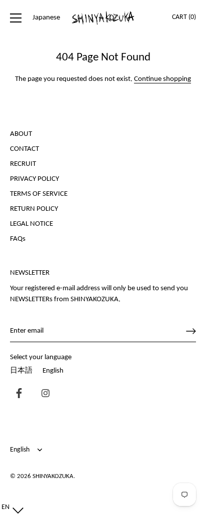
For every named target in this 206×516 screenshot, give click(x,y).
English (53, 371)
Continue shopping (162, 79)
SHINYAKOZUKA (53, 476)
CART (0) (184, 17)
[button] (10, 508)
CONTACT (24, 149)
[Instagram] (43, 394)
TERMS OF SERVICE (39, 194)
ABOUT (21, 134)
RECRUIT (23, 164)
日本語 (21, 371)
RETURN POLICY (34, 209)
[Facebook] (16, 394)
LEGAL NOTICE (31, 224)
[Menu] (16, 18)
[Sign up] (191, 331)
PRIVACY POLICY (34, 179)
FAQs (18, 239)
